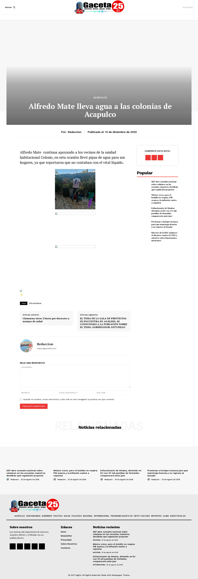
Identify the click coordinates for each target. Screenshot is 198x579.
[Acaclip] (42, 546)
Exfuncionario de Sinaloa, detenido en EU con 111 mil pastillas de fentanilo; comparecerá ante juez (163, 212)
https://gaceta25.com (46, 348)
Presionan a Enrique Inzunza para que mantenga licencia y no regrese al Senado (164, 224)
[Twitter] (154, 157)
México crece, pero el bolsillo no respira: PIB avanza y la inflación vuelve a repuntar (164, 199)
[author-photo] (8, 479)
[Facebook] (148, 157)
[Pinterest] (160, 157)
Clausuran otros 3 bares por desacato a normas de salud (46, 320)
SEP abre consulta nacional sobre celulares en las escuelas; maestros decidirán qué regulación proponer (164, 185)
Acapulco (100, 97)
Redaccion (74, 132)
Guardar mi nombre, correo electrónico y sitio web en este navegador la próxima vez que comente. (68, 399)
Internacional (99, 565)
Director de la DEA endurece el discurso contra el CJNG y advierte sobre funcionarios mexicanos (164, 236)
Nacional (97, 540)
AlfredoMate (35, 303)
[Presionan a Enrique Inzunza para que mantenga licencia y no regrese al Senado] (143, 224)
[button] (10, 7)
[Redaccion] (26, 345)
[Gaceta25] (99, 7)
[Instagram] (20, 546)
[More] (167, 157)
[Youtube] (35, 546)
